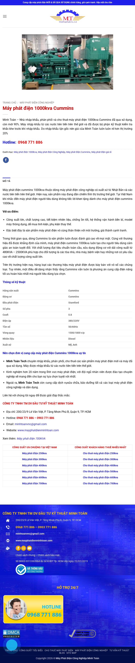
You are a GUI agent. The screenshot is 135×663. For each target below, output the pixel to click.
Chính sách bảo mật (49, 555)
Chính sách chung (25, 555)
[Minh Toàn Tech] (67, 16)
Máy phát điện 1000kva (25, 152)
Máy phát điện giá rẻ (101, 152)
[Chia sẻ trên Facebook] (6, 160)
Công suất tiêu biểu (31, 650)
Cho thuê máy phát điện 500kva (100, 471)
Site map (71, 653)
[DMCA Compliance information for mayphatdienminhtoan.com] (82, 633)
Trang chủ (9, 102)
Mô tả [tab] (6, 181)
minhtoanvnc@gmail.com (31, 424)
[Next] (15, 93)
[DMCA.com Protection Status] (11, 633)
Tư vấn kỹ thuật (119, 650)
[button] (5, 16)
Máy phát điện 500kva (34, 471)
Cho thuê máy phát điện (59, 650)
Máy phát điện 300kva (34, 459)
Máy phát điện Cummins (78, 152)
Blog (62, 653)
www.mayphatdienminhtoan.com (38, 430)
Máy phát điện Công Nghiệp (37, 102)
